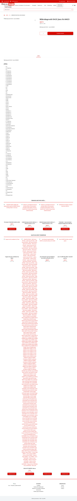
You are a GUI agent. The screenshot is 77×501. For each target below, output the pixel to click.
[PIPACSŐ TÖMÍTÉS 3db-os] (30, 352)
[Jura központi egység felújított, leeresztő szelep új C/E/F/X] (47, 247)
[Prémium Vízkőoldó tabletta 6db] (12, 212)
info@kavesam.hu (15, 1)
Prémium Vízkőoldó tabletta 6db (12, 222)
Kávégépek (34, 5)
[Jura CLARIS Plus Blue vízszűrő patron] (65, 247)
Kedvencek (62, 1)
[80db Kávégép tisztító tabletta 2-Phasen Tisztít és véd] (47, 212)
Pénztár (62, 486)
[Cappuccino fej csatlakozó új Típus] (12, 247)
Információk (38, 489)
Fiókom (62, 488)
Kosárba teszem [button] (12, 228)
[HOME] (4, 15)
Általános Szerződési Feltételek (38, 488)
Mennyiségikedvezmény (59, 5)
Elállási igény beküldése (38, 491)
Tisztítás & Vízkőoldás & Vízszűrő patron (22, 5)
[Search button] (72, 10)
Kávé (45, 5)
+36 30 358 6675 (6, 1)
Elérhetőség (49, 5)
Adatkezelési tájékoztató (38, 486)
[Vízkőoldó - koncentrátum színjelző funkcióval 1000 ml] (65, 212)
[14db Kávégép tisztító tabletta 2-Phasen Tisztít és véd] (30, 212)
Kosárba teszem (60, 33)
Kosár (62, 485)
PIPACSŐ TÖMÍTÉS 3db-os (30, 468)
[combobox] (37, 10)
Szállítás (54, 5)
